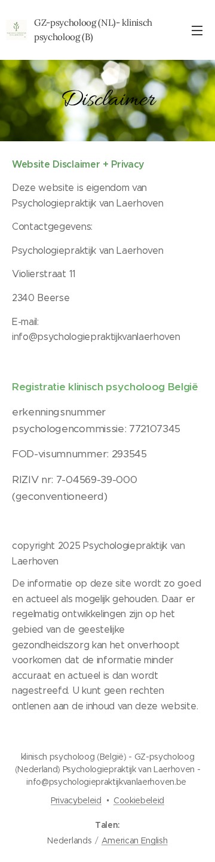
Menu (197, 30)
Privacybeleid (76, 800)
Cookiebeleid (138, 800)
